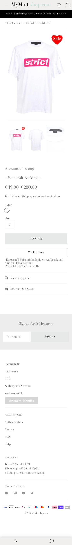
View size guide (20, 278)
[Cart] (68, 5)
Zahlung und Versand (18, 386)
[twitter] (32, 493)
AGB (7, 378)
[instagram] (15, 493)
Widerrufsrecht (14, 393)
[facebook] (6, 493)
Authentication (14, 422)
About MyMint (13, 415)
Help (8, 444)
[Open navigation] (9, 5)
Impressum (11, 371)
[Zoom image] (36, 77)
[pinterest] (23, 493)
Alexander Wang (20, 168)
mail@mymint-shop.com (29, 473)
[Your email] (17, 337)
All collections (13, 23)
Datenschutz (12, 364)
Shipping (27, 196)
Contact (9, 429)
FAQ (7, 437)
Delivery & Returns (22, 289)
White (6, 210)
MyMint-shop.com (40, 513)
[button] (13, 77)
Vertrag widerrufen (21, 400)
